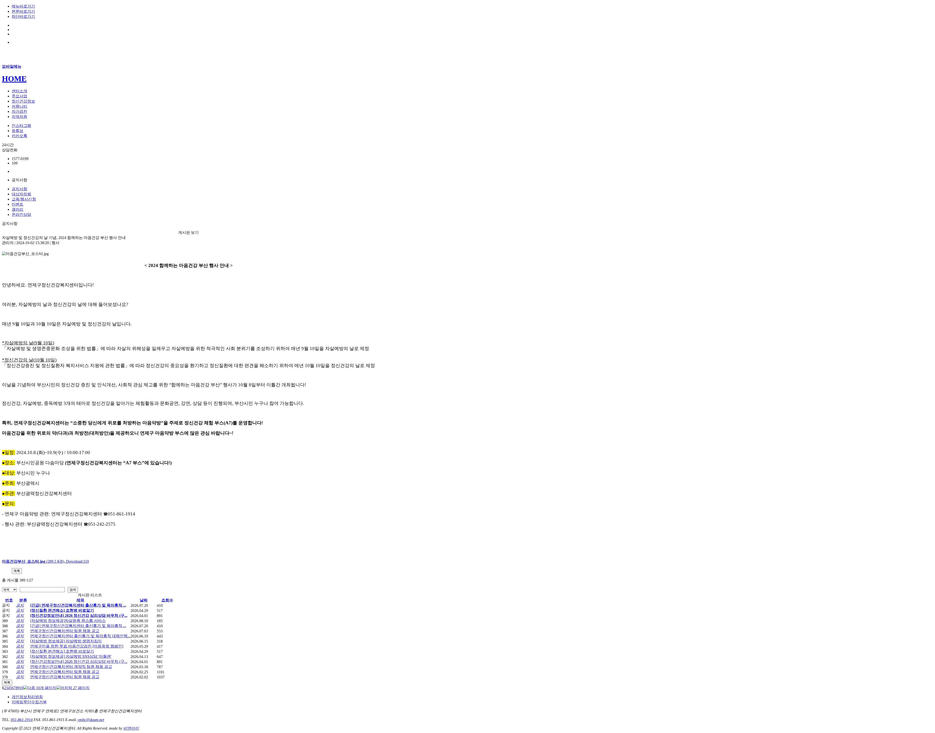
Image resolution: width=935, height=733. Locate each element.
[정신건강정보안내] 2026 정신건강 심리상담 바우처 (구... (78, 615)
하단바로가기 (23, 16)
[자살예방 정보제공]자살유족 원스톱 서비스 (68, 621)
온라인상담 (21, 214)
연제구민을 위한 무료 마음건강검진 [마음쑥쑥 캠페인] (76, 646)
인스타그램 (21, 126)
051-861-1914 (22, 720)
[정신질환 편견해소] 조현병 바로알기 (62, 610)
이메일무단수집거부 (29, 702)
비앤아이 (131, 728)
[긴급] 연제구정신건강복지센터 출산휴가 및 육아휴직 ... (78, 605)
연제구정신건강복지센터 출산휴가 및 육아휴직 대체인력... (80, 636)
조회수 (167, 600)
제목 (80, 600)
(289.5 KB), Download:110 (45, 561)
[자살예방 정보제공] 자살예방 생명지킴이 (66, 641)
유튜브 (17, 131)
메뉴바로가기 (23, 6)
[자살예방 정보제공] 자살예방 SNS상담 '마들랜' (71, 656)
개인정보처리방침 (27, 697)
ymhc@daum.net (91, 720)
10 (21, 688)
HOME (14, 78)
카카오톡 (19, 136)
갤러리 (17, 209)
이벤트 (17, 204)
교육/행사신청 (24, 199)
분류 (23, 600)
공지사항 (19, 189)
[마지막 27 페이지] (73, 688)
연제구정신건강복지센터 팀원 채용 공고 (64, 631)
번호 (9, 600)
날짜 (144, 600)
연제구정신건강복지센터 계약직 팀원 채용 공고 (71, 667)
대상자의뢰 (21, 194)
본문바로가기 (23, 11)
